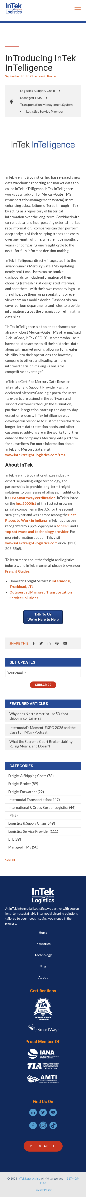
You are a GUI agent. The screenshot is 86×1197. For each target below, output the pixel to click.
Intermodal (61, 581)
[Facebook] (34, 643)
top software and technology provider (37, 531)
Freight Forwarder (26, 792)
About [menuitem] (43, 977)
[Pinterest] (57, 643)
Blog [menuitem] (43, 966)
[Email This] (65, 643)
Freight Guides (17, 571)
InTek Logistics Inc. (29, 1178)
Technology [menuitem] (43, 955)
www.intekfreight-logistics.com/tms (35, 455)
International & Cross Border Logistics (42, 807)
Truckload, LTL (21, 586)
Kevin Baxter (47, 76)
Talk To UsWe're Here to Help (43, 617)
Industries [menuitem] (43, 944)
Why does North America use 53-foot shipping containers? (38, 716)
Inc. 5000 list (26, 503)
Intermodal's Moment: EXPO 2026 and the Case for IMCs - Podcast (42, 729)
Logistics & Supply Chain (37, 91)
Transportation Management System (46, 104)
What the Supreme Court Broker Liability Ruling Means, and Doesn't (41, 743)
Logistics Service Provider (44, 111)
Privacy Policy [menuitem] (43, 1190)
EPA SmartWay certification (33, 498)
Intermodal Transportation (34, 799)
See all (10, 860)
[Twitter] (41, 643)
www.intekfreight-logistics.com (31, 543)
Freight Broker (23, 783)
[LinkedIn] (49, 643)
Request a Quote (43, 1146)
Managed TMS (31, 98)
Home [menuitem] (43, 932)
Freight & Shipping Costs (31, 776)
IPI (13, 815)
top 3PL (63, 526)
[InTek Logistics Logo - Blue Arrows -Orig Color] (13, 8)
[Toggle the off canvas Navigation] (77, 8)
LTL (14, 839)
